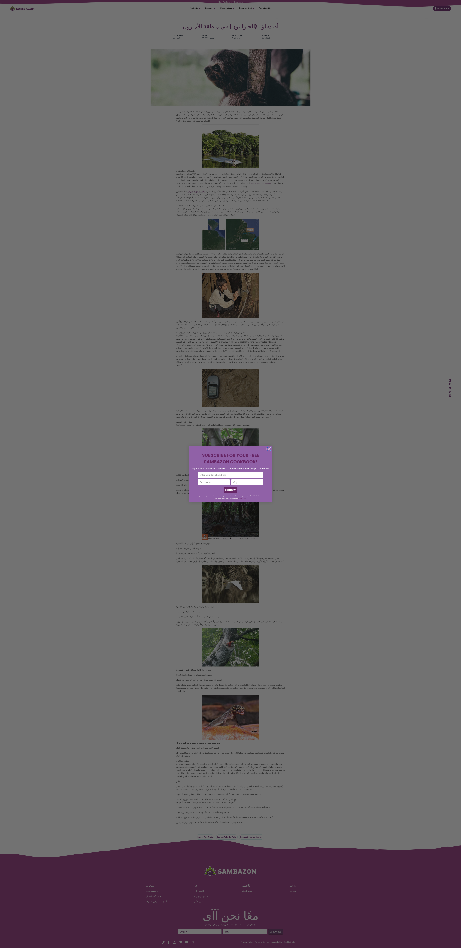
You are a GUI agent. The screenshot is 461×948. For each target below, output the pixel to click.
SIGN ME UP (230, 490)
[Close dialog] (269, 449)
